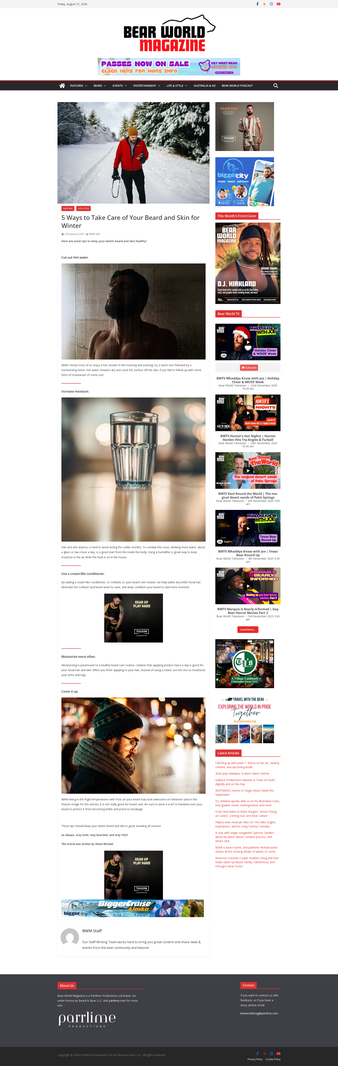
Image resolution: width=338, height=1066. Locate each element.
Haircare (68, 208)
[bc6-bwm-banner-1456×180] (146, 902)
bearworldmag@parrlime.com (259, 1013)
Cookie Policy (273, 1059)
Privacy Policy (255, 1059)
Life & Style (175, 85)
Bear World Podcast (237, 85)
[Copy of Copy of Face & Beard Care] (256, 641)
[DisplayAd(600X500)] (256, 104)
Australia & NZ (205, 85)
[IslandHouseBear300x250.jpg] (141, 596)
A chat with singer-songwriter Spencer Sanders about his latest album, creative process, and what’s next (244, 837)
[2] (141, 853)
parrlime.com (117, 1000)
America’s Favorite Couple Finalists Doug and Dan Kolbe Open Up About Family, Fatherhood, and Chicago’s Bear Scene (247, 862)
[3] (259, 696)
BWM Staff (94, 234)
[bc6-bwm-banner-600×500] (256, 159)
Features (76, 85)
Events (118, 85)
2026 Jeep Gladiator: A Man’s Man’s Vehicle (242, 773)
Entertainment (144, 85)
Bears (98, 85)
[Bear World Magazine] (62, 85)
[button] (85, 85)
